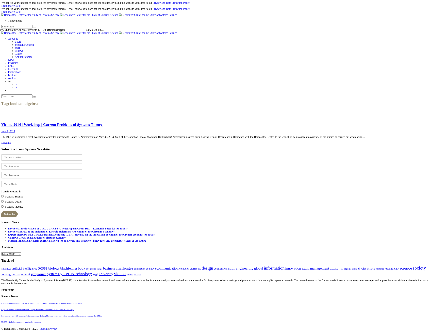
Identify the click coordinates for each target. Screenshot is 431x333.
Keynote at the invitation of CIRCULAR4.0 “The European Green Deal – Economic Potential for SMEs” (68, 228)
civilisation (139, 268)
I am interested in (11, 191)
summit (25, 274)
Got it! (17, 5)
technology (83, 274)
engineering (244, 268)
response (380, 269)
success (16, 274)
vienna (120, 273)
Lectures (12, 75)
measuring (334, 269)
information (274, 268)
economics (220, 268)
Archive (12, 78)
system (52, 274)
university (106, 274)
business (109, 268)
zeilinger (137, 274)
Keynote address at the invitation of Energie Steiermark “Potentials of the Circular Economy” (61, 231)
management (319, 268)
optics (341, 269)
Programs (13, 62)
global (258, 268)
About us (13, 38)
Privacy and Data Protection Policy (171, 2)
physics (362, 268)
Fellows (19, 50)
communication (167, 268)
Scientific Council (24, 44)
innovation (293, 268)
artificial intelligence (24, 268)
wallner (129, 274)
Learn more (7, 5)
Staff (17, 47)
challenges (124, 268)
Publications (14, 72)
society (419, 268)
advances (6, 268)
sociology (6, 274)
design (207, 268)
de (16, 87)
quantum (371, 269)
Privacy (53, 328)
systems (66, 273)
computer (184, 268)
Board (18, 41)
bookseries (91, 269)
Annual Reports (23, 56)
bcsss (43, 268)
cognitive (151, 268)
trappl (95, 274)
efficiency (231, 269)
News (11, 59)
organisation (350, 268)
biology (54, 268)
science (406, 268)
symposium (38, 274)
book (81, 268)
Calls (10, 65)
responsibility (392, 268)
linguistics (305, 269)
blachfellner (68, 268)
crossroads (195, 268)
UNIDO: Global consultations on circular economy (37, 237)
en (16, 84)
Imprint (43, 328)
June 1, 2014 (8, 131)
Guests (18, 53)
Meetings (13, 69)
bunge (99, 269)
